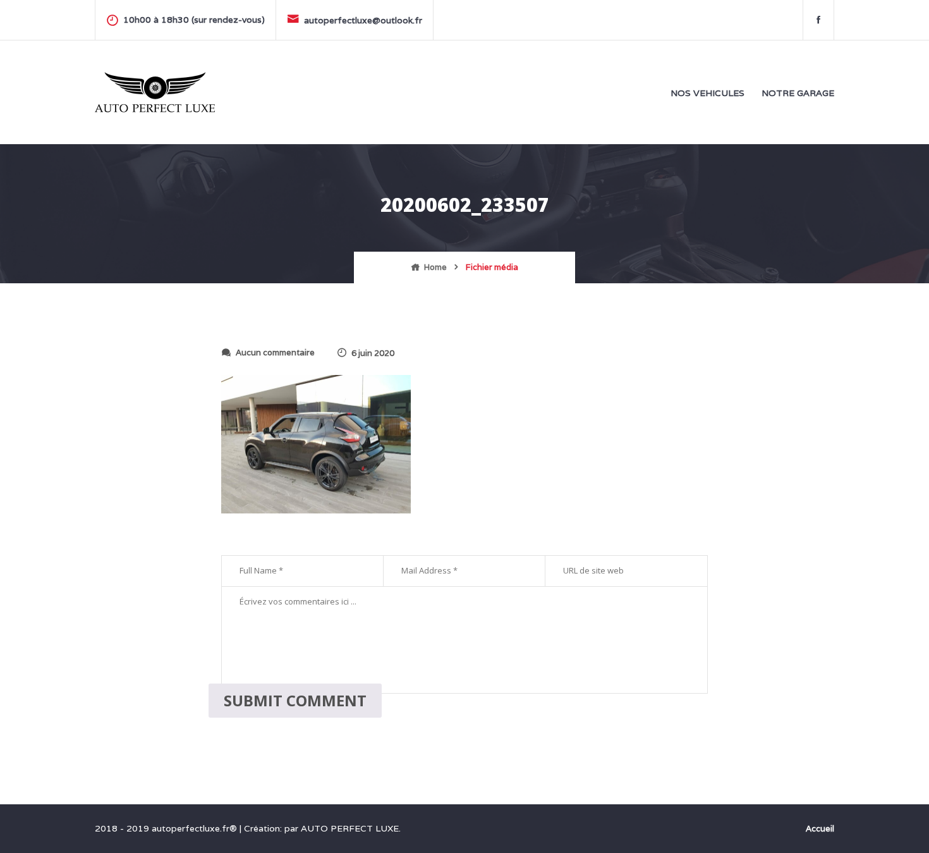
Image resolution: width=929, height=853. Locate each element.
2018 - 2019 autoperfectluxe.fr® (167, 828)
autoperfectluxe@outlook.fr (363, 20)
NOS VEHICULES (707, 93)
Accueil (820, 828)
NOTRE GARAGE (798, 93)
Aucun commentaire (275, 352)
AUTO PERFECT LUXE (350, 828)
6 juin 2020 (372, 353)
